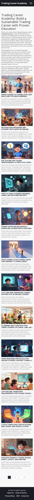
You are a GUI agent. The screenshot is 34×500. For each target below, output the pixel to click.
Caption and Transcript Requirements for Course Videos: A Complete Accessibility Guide (17, 392)
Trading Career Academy (14, 3)
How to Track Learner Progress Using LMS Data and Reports (15, 194)
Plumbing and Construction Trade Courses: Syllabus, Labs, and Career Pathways (17, 326)
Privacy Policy (10, 496)
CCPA (18, 496)
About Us (10, 493)
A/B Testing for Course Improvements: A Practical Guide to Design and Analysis (16, 161)
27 (24, 477)
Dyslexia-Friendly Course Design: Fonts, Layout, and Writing (16, 458)
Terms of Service (21, 493)
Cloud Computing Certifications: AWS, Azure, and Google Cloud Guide (16, 425)
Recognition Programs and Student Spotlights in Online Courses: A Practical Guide (14, 128)
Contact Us (25, 496)
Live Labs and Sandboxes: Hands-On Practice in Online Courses (16, 293)
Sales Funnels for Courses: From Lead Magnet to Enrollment (16, 260)
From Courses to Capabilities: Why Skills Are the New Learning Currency (16, 95)
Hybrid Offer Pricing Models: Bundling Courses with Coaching (16, 227)
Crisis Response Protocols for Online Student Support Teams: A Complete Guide (16, 359)
